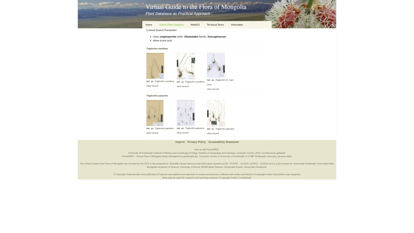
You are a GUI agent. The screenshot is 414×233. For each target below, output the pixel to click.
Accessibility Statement (223, 142)
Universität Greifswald (304, 163)
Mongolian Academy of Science (163, 167)
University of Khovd (190, 167)
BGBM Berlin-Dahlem (212, 167)
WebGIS (195, 24)
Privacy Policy (196, 142)
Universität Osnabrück (255, 167)
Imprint (180, 142)
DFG (146, 163)
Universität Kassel (233, 167)
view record (152, 85)
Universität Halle (325, 163)
